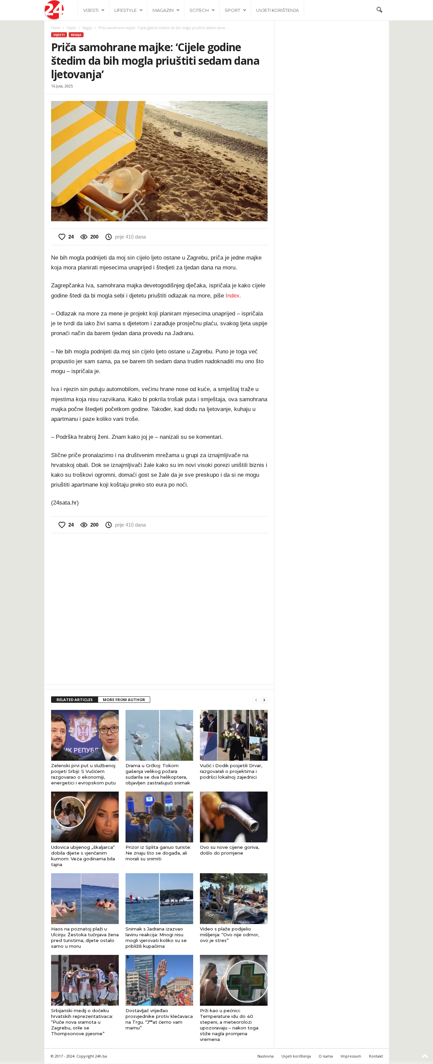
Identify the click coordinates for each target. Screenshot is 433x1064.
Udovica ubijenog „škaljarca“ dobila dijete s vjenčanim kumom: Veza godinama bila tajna (83, 855)
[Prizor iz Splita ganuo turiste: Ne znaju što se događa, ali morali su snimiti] (159, 817)
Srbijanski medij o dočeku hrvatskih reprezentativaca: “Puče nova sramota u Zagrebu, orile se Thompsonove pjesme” (82, 1022)
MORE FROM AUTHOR (124, 699)
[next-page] (264, 699)
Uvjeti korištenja (277, 10)
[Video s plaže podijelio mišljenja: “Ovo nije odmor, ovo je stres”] (234, 898)
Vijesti (90, 10)
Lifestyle (125, 10)
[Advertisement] (159, 608)
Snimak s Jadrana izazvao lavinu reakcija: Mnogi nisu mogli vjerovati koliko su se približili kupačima (156, 937)
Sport (232, 10)
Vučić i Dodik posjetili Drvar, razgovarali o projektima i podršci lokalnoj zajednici (231, 771)
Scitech (199, 10)
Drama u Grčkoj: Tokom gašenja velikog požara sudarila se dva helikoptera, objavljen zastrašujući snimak (158, 774)
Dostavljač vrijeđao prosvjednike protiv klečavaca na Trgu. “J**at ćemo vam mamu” (159, 1019)
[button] (379, 10)
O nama (326, 1056)
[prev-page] (256, 699)
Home (55, 27)
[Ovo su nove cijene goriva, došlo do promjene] (234, 817)
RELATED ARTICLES (74, 699)
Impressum (351, 1056)
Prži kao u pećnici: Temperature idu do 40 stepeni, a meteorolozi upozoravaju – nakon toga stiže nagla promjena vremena (229, 1025)
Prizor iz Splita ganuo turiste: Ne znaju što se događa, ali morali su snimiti (158, 852)
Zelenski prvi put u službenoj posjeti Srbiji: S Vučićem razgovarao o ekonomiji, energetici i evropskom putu (83, 774)
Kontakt (376, 1056)
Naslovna (265, 1056)
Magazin (163, 10)
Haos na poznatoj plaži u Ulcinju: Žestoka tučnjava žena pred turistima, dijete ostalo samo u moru (85, 937)
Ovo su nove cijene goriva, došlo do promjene (229, 850)
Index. (233, 295)
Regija (87, 27)
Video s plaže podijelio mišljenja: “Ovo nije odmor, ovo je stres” (229, 934)
